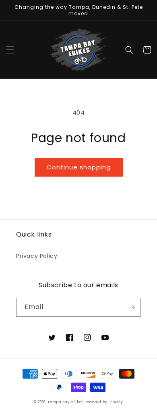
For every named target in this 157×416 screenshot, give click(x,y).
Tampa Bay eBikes (66, 402)
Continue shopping (79, 167)
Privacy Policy (36, 256)
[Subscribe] (131, 307)
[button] (10, 50)
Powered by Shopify (104, 402)
